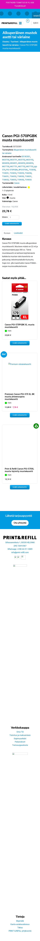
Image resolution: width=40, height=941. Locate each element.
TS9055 (28, 180)
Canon (16, 183)
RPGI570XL (23, 170)
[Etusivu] (9, 23)
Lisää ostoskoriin (12, 223)
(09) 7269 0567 (20, 546)
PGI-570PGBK (12, 170)
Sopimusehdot (20, 739)
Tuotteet (14, 42)
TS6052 (13, 176)
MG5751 (13, 160)
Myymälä (20, 921)
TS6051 (5, 176)
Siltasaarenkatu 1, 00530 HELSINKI (20, 542)
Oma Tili (20, 732)
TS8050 (20, 176)
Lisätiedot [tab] (18, 233)
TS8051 (28, 176)
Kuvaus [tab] (7, 233)
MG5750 (5, 160)
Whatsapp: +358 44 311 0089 (20, 549)
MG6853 (29, 163)
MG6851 (13, 163)
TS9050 (20, 180)
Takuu (20, 928)
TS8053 (13, 180)
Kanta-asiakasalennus (20, 924)
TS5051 (5, 173)
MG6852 (21, 163)
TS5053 (13, 173)
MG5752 (21, 160)
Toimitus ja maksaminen (20, 735)
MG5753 (29, 160)
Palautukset (20, 742)
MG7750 (5, 166)
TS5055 (20, 173)
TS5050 (32, 170)
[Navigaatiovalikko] (20, 23)
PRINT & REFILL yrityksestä (20, 931)
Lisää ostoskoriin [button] (20, 343)
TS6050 (28, 173)
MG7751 (13, 166)
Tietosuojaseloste (20, 745)
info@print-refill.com (20, 552)
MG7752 (21, 166)
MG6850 (5, 163)
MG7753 (29, 166)
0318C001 (26, 156)
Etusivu (6, 42)
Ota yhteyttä (20, 523)
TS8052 (5, 180)
